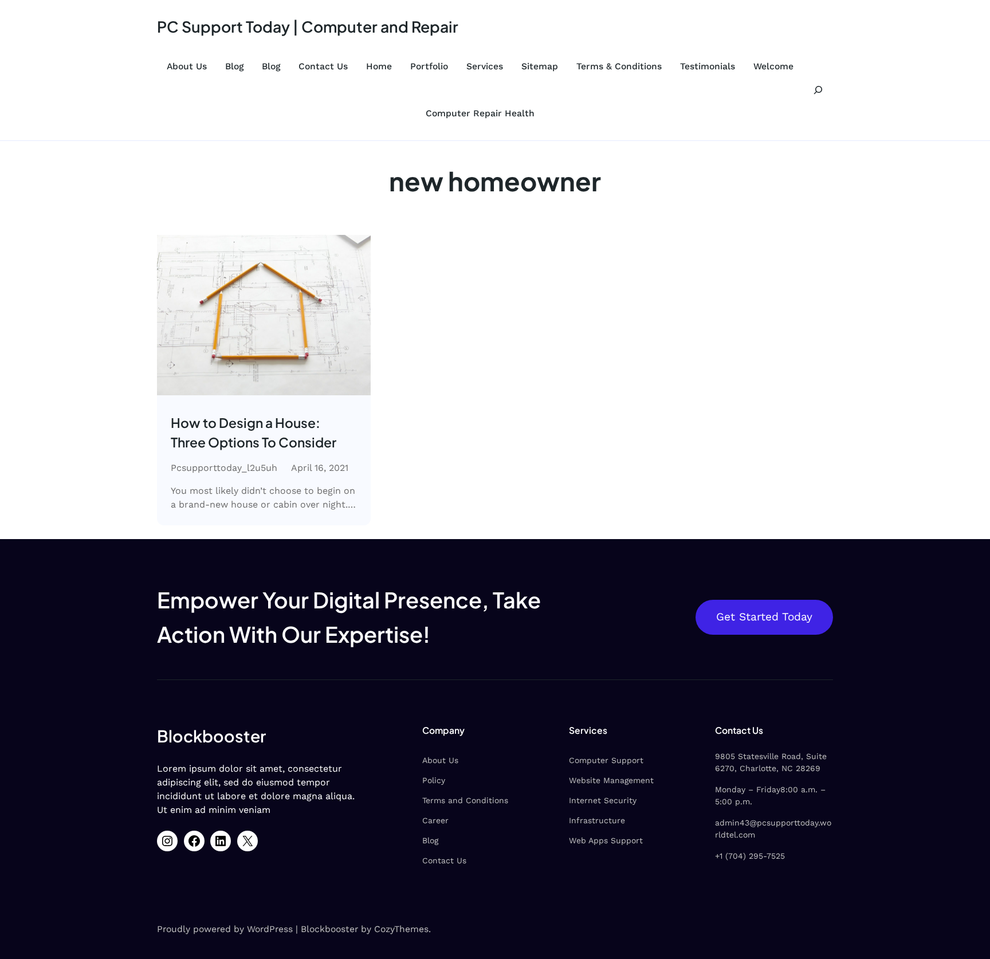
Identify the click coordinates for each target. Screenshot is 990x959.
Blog (234, 66)
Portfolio (429, 66)
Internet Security (603, 800)
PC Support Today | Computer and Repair (307, 26)
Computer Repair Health (480, 113)
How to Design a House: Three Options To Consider (253, 432)
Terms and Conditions (465, 800)
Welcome (773, 66)
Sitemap (539, 66)
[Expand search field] (818, 90)
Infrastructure (597, 820)
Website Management (611, 780)
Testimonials (707, 66)
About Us (187, 66)
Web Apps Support (606, 840)
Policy (433, 780)
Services (484, 66)
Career (435, 820)
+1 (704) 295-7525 (750, 855)
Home (379, 66)
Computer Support (606, 760)
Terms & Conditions (619, 66)
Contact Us (323, 66)
